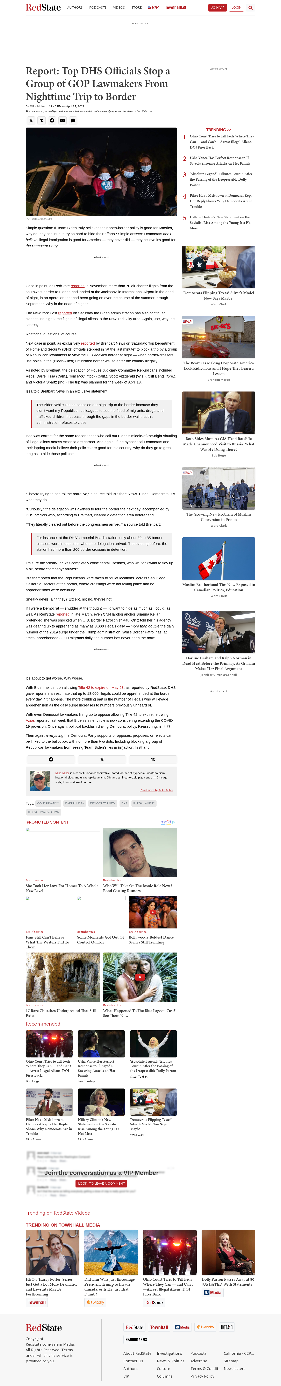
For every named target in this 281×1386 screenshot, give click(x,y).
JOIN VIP (217, 7)
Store (136, 7)
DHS (124, 803)
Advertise (198, 1360)
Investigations (169, 1353)
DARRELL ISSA (74, 803)
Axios (30, 720)
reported (78, 286)
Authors (75, 7)
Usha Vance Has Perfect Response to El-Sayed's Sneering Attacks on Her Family (96, 1068)
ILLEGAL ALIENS (144, 803)
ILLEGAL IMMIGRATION (43, 812)
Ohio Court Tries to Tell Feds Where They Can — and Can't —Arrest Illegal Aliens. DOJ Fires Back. (48, 1068)
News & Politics (170, 1360)
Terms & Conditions (206, 1368)
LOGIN (236, 7)
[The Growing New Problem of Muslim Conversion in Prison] (218, 488)
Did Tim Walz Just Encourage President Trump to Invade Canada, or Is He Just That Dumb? (109, 1286)
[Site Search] (250, 8)
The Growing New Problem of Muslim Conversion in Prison (218, 516)
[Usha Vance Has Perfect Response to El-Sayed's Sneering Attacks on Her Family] (101, 1044)
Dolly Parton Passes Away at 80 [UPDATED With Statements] (228, 1281)
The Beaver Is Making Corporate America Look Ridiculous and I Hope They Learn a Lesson (218, 368)
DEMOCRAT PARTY (102, 803)
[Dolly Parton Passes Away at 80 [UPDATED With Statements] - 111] (228, 1252)
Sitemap (231, 1360)
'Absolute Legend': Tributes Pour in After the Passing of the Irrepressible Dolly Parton (153, 1066)
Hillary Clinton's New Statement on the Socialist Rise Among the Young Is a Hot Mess (99, 1126)
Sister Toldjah (138, 1076)
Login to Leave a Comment (101, 1183)
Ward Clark (137, 1135)
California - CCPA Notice (239, 1353)
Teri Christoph (87, 1081)
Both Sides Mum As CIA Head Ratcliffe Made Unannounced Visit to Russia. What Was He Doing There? (218, 444)
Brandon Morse (219, 380)
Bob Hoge (32, 1081)
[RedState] (43, 8)
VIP (126, 1376)
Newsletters (234, 1368)
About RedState (137, 1353)
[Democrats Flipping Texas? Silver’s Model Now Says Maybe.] (153, 1102)
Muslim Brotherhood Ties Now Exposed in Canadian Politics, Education (218, 587)
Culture (163, 1368)
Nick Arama (33, 1139)
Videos (119, 7)
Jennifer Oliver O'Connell (219, 675)
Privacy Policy (202, 1376)
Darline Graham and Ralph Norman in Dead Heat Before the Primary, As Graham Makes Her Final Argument (218, 663)
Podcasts (98, 7)
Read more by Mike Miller (156, 790)
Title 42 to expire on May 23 (101, 687)
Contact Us (133, 1360)
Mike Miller (37, 106)
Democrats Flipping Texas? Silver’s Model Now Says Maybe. (151, 1124)
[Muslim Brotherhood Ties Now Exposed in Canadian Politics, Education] (218, 558)
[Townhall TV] (175, 7)
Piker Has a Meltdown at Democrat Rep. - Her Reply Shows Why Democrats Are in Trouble (49, 1126)
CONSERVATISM (48, 803)
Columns (164, 1376)
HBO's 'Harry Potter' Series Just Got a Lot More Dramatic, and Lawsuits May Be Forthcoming (51, 1286)
